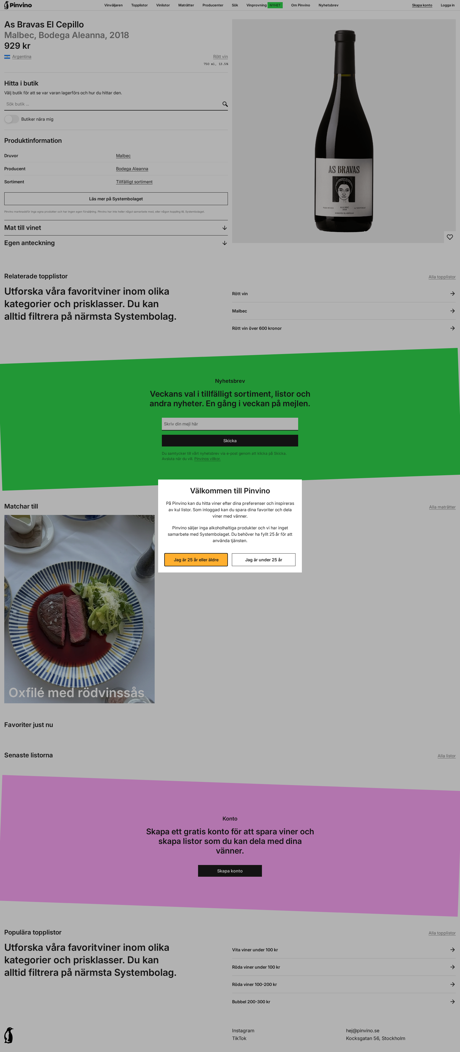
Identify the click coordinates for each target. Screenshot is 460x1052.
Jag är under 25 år (263, 559)
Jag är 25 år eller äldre (196, 559)
